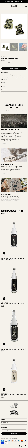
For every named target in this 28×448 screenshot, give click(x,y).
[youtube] (26, 446)
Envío (9, 61)
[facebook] (19, 446)
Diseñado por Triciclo (14, 438)
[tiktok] (24, 446)
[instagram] (21, 446)
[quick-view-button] (4, 253)
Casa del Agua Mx (7, 438)
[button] (2, 6)
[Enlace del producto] (14, 234)
